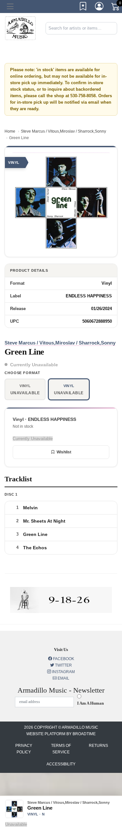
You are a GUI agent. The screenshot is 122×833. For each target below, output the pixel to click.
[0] (116, 8)
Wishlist (64, 452)
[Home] (20, 27)
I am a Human (90, 703)
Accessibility (61, 764)
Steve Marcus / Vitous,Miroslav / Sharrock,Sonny (63, 131)
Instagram (63, 672)
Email (63, 678)
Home (10, 131)
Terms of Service (61, 748)
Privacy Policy (23, 748)
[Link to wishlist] (83, 7)
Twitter (63, 665)
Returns (98, 745)
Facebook (63, 659)
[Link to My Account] (99, 7)
